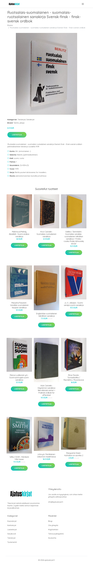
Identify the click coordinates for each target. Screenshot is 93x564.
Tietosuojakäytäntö (56, 534)
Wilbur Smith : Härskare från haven (19, 458)
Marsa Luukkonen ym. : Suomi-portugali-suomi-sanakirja (19, 377)
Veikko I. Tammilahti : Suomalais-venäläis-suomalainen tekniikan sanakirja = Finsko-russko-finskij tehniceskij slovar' (74, 238)
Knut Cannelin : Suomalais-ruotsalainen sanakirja (46, 234)
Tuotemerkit (12, 542)
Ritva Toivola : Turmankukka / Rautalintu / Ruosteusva (74, 377)
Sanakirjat (30, 119)
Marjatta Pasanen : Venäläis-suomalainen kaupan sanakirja (19, 305)
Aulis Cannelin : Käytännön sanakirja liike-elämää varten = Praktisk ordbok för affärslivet (46, 390)
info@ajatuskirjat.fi (55, 502)
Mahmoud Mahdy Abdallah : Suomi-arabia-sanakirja (19, 234)
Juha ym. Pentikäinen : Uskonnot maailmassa (46, 455)
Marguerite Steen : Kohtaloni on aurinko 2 (73, 454)
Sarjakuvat (11, 534)
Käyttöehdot (53, 529)
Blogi (50, 521)
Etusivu (10, 25)
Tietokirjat (22, 119)
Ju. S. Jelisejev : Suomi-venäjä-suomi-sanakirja (74, 304)
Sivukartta (52, 538)
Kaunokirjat (11, 521)
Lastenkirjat (12, 529)
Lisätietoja (17, 135)
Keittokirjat (11, 525)
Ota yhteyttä (53, 525)
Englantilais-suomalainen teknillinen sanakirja (46, 314)
